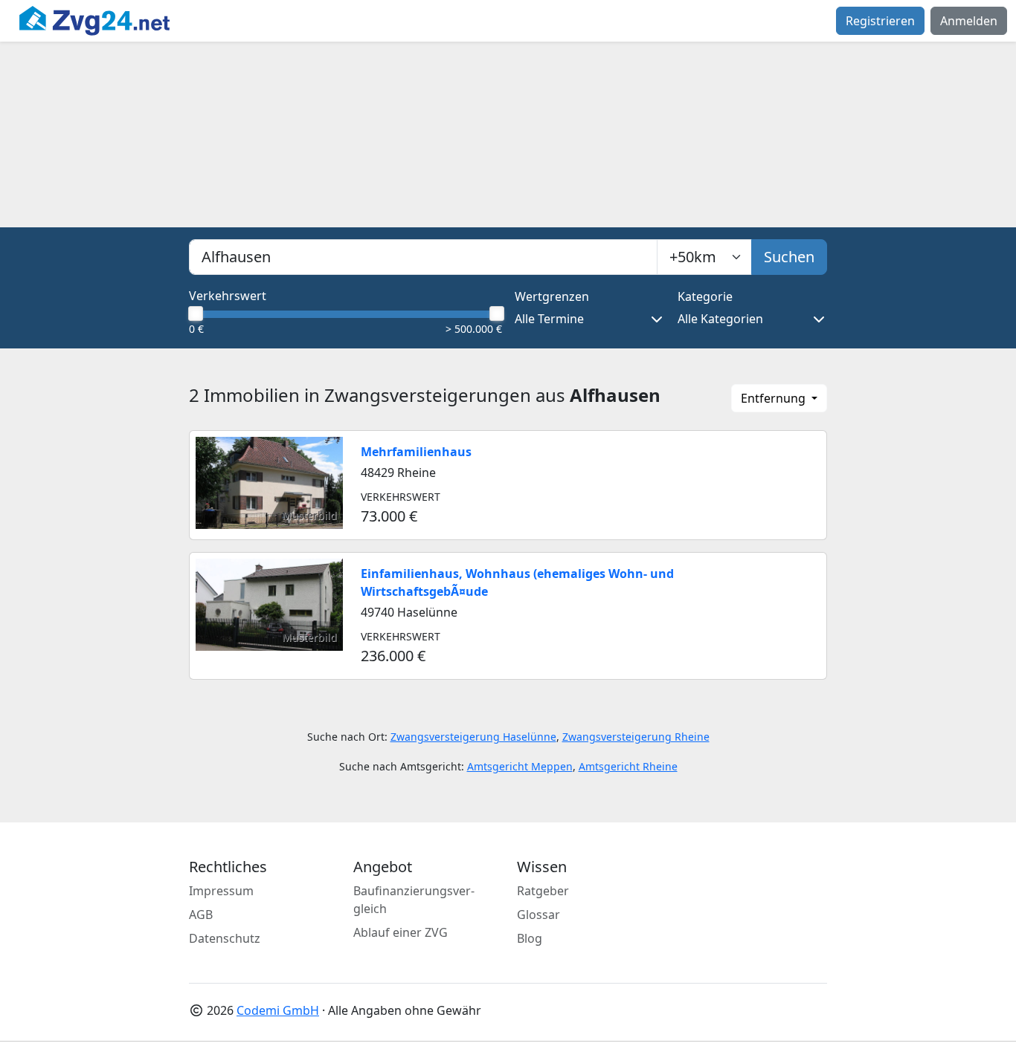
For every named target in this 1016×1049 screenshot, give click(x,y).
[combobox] (423, 257)
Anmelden (968, 21)
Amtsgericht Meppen (520, 766)
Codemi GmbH (278, 1010)
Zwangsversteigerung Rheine (636, 737)
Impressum (221, 891)
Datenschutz (224, 938)
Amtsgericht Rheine (628, 766)
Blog (529, 938)
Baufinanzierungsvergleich (414, 900)
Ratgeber (543, 891)
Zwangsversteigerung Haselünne (473, 737)
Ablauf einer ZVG (400, 932)
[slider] (194, 313)
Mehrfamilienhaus (416, 452)
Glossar (538, 914)
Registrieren (880, 21)
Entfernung (774, 398)
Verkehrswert (227, 296)
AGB (201, 914)
